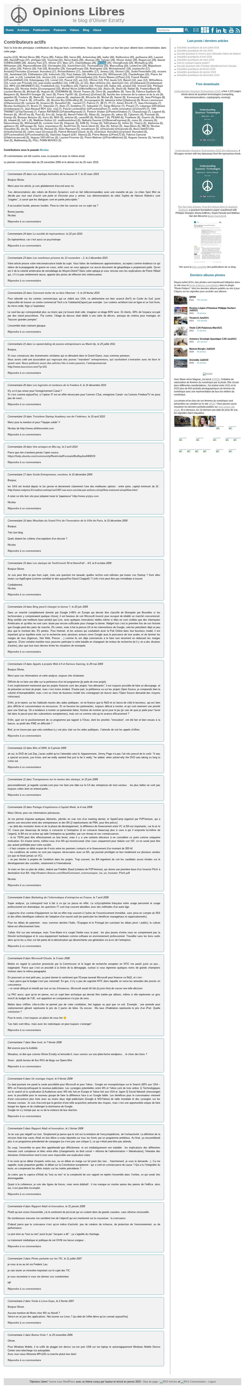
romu (135, 120)
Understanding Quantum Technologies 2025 (197, 91)
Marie (36, 97)
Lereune (30, 103)
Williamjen (10, 65)
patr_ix (14, 77)
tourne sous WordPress (62, 1381)
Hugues (45, 91)
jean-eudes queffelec (50, 83)
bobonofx (54, 74)
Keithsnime (122, 57)
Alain (62, 105)
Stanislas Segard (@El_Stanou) (68, 134)
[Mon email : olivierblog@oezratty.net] (196, 31)
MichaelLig (141, 62)
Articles (172, 1381)
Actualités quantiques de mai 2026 (195, 51)
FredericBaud (148, 88)
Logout (212, 1381)
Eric (48, 114)
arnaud (127, 85)
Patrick (27, 68)
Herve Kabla (71, 60)
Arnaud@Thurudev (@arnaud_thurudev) (27, 71)
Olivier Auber (124, 60)
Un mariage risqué (42, 1078)
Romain (8, 114)
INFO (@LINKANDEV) (21, 85)
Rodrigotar (96, 68)
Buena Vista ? (39, 1335)
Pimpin (130, 105)
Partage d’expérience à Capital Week (54, 807)
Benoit (127, 80)
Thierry (138, 123)
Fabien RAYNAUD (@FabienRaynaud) (60, 111)
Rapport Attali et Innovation (47, 1128)
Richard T (100, 117)
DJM (82, 123)
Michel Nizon (27, 57)
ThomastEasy (95, 65)
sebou (119, 114)
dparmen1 (118, 83)
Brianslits (54, 68)
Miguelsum (154, 65)
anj (80, 80)
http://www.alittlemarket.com (37, 428)
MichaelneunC (117, 68)
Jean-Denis (130, 126)
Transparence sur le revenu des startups (56, 779)
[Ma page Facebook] (212, 31)
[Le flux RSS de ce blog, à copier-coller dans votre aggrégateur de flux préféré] (238, 31)
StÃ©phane (110, 123)
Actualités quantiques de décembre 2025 (198, 75)
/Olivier (93, 80)
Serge (59, 114)
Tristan (94, 123)
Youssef (34, 128)
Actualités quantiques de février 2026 (196, 69)
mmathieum (88, 128)
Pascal (68, 80)
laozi (49, 94)
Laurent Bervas (13, 91)
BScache (91, 97)
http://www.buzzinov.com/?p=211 (27, 366)
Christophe (54, 65)
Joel (6, 140)
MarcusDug (116, 65)
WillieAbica (155, 80)
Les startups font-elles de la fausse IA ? (56, 174)
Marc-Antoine (97, 83)
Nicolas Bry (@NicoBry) (65, 100)
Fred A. (24, 100)
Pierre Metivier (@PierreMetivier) (104, 137)
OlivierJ (119, 71)
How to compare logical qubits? (193, 63)
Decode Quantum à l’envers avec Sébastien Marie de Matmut (209, 54)
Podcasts (60, 30)
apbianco (9, 126)
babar (112, 85)
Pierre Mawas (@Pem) (112, 77)
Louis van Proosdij (21, 83)
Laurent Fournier (69, 137)
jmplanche (138, 68)
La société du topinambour (49, 233)
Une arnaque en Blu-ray (46, 446)
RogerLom (145, 60)
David (119, 88)
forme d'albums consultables (204, 285)
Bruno (34, 105)
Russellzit (61, 103)
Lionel (54, 80)
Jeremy (104, 71)
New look (36, 1042)
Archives (23, 30)
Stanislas (48, 105)
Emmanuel (133, 97)
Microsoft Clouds (41, 958)
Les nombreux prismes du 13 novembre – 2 (58, 257)
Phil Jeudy (110, 80)
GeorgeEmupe (74, 68)
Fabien (59, 57)
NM (144, 126)
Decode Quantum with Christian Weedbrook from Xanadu (207, 66)
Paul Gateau (74, 74)
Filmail (99, 85)
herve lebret (88, 126)
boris (46, 117)
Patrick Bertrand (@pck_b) (73, 131)
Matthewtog (21, 140)
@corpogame (92, 100)
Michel (105, 97)
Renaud (48, 128)
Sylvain (105, 60)
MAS (57, 117)
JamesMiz (88, 71)
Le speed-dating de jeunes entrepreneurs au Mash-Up (64, 344)
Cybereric (134, 114)
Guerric (146, 117)
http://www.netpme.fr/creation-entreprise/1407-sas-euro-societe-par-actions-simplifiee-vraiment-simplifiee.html (73, 490)
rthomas (90, 60)
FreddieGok (48, 85)
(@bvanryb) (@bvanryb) (114, 128)
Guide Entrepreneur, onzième (50, 474)
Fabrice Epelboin (146, 91)
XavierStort (74, 65)
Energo (8, 117)
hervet (156, 137)
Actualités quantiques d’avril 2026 (194, 57)
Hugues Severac (137, 137)
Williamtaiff (31, 123)
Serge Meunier (112, 105)
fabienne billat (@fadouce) (120, 100)
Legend (156, 111)
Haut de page (150, 1381)
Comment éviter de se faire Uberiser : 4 (56, 292)
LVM (71, 83)
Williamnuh (115, 74)
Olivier (52, 62)
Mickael (31, 91)
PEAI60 (115, 117)
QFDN (212, 404)
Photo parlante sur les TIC (46, 1258)
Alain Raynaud (67, 128)
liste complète (199, 267)
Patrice (91, 103)
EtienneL (69, 123)
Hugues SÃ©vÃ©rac (42, 137)
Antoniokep (89, 57)
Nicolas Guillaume (15, 105)
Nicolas (101, 62)
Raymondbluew (32, 65)
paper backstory (216, 216)
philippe (36, 60)
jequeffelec (113, 91)
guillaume (141, 57)
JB (101, 103)
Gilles (125, 123)
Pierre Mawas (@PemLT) (106, 134)
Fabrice (83, 85)
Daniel (118, 97)
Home (10, 30)
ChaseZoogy (139, 111)
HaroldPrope (17, 60)
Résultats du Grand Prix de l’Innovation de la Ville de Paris (68, 520)
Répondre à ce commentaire (24, 221)
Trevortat (52, 60)
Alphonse (153, 123)
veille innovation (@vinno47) (129, 108)
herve (72, 57)
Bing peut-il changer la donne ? (51, 606)
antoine (69, 117)
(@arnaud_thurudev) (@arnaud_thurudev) (118, 131)
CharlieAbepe (83, 62)
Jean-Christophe (147, 103)
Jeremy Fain (34, 62)
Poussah (150, 114)
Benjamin (9, 94)
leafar (106, 57)
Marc (66, 62)
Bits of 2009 (40, 748)
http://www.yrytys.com (85, 496)
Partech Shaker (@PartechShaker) (107, 111)
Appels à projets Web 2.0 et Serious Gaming (59, 664)
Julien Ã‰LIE (125, 103)
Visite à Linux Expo (43, 1301)
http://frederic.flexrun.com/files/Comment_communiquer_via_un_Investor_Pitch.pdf (80, 873)
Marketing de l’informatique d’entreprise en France (61, 897)
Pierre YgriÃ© (65, 94)
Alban (92, 114)
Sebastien (92, 105)
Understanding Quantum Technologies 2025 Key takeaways (206, 150)
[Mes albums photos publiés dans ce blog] (205, 31)
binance (45, 103)
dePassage (26, 126)
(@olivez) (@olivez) (90, 94)
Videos (74, 30)
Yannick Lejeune (55, 97)
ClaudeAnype (136, 74)
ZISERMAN (61, 91)
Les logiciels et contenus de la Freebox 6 (57, 385)
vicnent (161, 71)
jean (139, 80)
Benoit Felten (76, 114)
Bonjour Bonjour (28, 117)
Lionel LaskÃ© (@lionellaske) (74, 77)
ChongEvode (120, 62)
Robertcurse (94, 74)
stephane (75, 97)
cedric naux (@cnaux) (40, 131)
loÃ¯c (25, 120)
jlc (82, 83)
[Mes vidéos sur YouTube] (231, 31)
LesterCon (136, 65)
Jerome (46, 77)
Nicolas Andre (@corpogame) (37, 88)
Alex (102, 126)
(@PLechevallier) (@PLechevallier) (24, 134)
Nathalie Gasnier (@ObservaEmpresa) (104, 120)
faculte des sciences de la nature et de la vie (133, 94)
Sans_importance (48, 126)
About (97, 30)
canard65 (84, 117)
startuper (9, 100)
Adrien (114, 126)
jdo (23, 128)
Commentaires (197, 1381)
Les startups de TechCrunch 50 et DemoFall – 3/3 (62, 563)
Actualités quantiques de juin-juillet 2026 (198, 48)
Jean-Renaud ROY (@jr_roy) (41, 108)
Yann (128, 91)
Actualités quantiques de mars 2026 (195, 60)
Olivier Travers (82, 91)
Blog (86, 30)
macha (8, 57)
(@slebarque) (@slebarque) (146, 83)
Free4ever (130, 117)
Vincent (141, 85)
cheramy (148, 120)
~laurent (77, 103)
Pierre (44, 57)
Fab (40, 68)
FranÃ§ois (67, 85)
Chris (99, 91)
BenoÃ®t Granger (30, 94)
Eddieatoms (35, 74)
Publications (41, 30)
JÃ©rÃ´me (24, 114)
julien (13, 68)
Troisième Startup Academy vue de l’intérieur (60, 416)
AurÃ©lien (70, 126)
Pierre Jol (156, 74)
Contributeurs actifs (25, 42)
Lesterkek (29, 77)
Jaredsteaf (16, 74)
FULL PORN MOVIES (45, 140)
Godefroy (76, 105)
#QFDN (216, 379)
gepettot (8, 97)
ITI (109, 103)
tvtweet (12, 120)
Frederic (23, 97)
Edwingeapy (36, 80)
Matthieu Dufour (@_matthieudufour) (55, 120)
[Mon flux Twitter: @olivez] (225, 31)
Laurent (158, 57)
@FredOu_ (39, 100)
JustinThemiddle (141, 71)
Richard (160, 117)
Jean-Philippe (153, 97)
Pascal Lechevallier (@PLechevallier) (85, 108)
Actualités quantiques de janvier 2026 (196, 72)
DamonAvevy (11, 123)
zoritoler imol (51, 123)
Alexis (107, 88)
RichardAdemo (66, 71)
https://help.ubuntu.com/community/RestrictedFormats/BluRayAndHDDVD (51, 456)
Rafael (131, 88)
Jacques (106, 114)
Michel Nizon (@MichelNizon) (79, 88)
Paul (38, 114)
